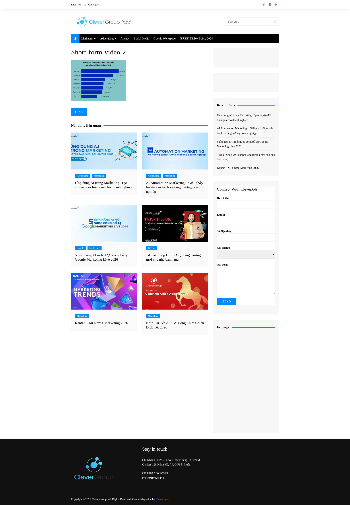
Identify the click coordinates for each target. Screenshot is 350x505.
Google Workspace (164, 38)
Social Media (141, 38)
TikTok (151, 248)
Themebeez (162, 499)
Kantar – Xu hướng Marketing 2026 (101, 323)
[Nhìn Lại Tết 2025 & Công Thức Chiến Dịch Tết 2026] (175, 290)
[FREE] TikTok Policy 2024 (196, 38)
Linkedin (276, 4)
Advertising (107, 38)
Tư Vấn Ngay (91, 4)
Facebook (264, 4)
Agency (125, 38)
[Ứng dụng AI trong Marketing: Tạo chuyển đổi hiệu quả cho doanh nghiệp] (104, 150)
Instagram (270, 4)
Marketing (87, 38)
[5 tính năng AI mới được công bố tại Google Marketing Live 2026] (104, 222)
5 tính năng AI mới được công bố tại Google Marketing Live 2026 (242, 144)
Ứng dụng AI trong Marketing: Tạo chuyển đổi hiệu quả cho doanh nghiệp (244, 118)
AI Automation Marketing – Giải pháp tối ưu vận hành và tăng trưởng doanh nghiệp (174, 187)
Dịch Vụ (76, 4)
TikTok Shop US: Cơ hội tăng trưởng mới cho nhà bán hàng (246, 157)
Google (80, 248)
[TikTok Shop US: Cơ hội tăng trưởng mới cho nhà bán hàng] (175, 222)
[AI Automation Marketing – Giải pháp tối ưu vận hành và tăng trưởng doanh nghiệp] (175, 150)
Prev (80, 111)
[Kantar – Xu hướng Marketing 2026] (104, 290)
